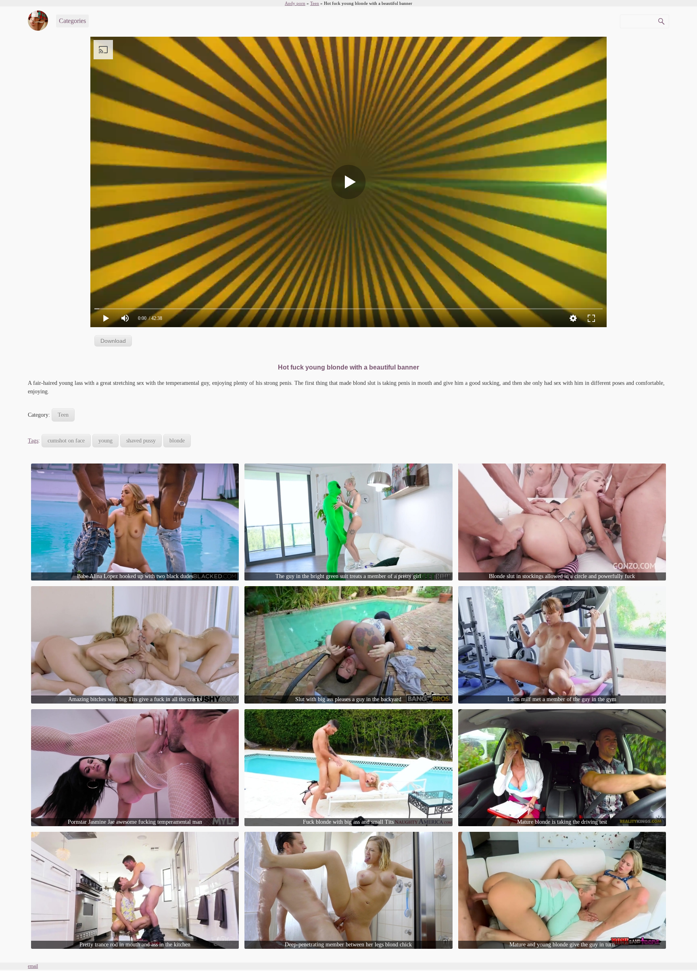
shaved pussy (141, 441)
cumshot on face (66, 441)
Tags (33, 441)
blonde (177, 441)
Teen (63, 415)
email (33, 966)
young (105, 441)
